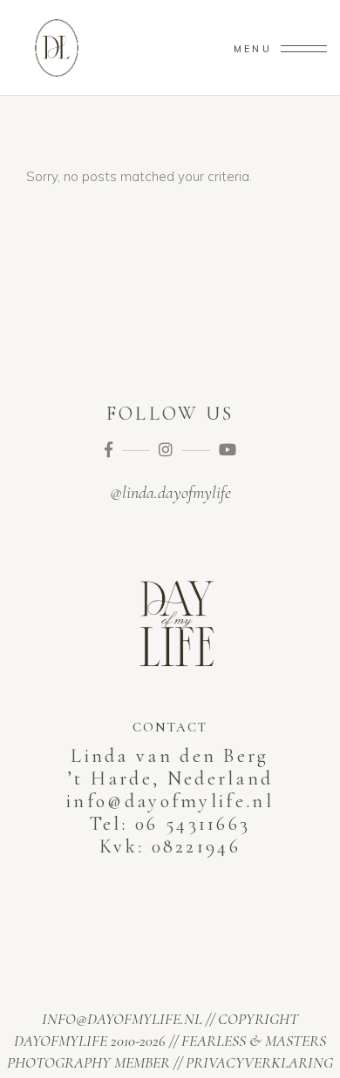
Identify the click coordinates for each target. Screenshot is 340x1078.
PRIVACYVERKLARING (259, 1062)
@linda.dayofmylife (170, 492)
